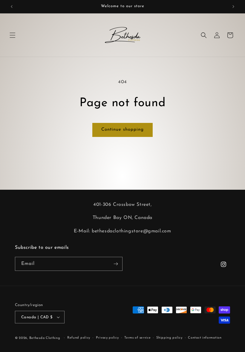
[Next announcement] (233, 6)
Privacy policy (107, 337)
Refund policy (78, 337)
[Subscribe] (115, 264)
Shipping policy (169, 337)
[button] (12, 35)
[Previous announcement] (11, 6)
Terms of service (137, 337)
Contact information (204, 337)
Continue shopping (122, 129)
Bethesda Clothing (44, 338)
